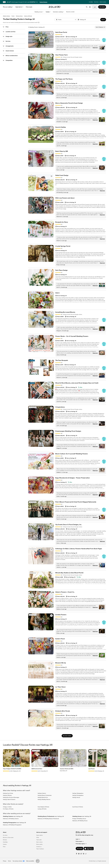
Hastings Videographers (77, 793)
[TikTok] (86, 854)
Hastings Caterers (42, 793)
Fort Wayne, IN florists (8, 808)
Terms (37, 2)
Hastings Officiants (7, 795)
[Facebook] (76, 854)
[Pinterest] (79, 854)
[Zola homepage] (54, 7)
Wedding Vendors (6, 16)
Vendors (48, 11)
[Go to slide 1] (38, 46)
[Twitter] (81, 854)
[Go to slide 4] (42, 46)
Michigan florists (19, 16)
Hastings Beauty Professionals (44, 795)
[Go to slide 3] (40, 46)
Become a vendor (70, 11)
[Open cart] (90, 7)
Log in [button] (94, 7)
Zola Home (96, 2)
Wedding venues (38, 11)
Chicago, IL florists (7, 806)
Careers (5, 844)
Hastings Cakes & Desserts (9, 799)
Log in (77, 839)
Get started (79, 848)
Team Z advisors (40, 848)
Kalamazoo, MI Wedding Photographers (12, 824)
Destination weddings (58, 11)
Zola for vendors (103, 2)
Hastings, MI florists (28, 16)
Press (4, 846)
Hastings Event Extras (8, 793)
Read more (95, 47)
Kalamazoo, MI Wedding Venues (79, 820)
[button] (75, 19)
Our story (5, 835)
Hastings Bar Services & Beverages (11, 797)
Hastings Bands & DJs (43, 797)
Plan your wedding (7, 7)
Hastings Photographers (77, 795)
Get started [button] (102, 7)
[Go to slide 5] (43, 46)
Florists (13, 16)
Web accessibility (30, 861)
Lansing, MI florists (42, 808)
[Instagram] (83, 854)
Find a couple (29, 7)
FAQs (37, 837)
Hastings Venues (76, 797)
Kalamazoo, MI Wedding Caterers (11, 818)
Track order (39, 839)
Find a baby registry (80, 843)
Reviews (5, 839)
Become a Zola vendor (8, 837)
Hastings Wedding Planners (44, 799)
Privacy (4, 861)
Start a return (39, 842)
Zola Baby (91, 2)
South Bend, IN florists (77, 806)
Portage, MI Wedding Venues (79, 818)
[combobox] (88, 19)
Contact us (38, 846)
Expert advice (19, 7)
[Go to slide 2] (39, 46)
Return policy (39, 844)
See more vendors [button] (67, 735)
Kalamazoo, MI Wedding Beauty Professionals (48, 818)
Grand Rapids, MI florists (43, 806)
